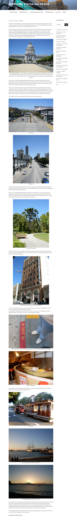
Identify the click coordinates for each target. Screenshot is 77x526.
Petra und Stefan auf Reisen (29, 4)
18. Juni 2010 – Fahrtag (60, 41)
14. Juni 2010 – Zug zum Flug (61, 29)
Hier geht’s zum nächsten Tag (15, 515)
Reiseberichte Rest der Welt (36, 12)
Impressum (58, 12)
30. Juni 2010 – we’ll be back (61, 82)
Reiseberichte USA (23, 12)
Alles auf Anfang (13, 12)
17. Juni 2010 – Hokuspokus (61, 39)
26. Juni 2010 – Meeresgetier (62, 69)
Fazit (57, 84)
